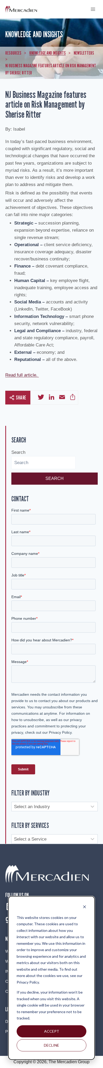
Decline (51, 1045)
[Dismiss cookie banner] (84, 907)
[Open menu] (93, 9)
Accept (51, 1031)
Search (18, 452)
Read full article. (22, 375)
